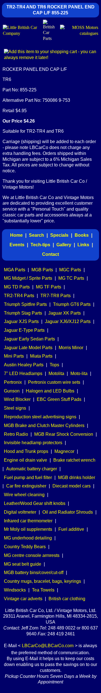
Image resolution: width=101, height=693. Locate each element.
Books (82, 235)
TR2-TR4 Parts (19, 295)
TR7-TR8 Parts (55, 295)
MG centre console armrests (31, 555)
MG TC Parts (71, 278)
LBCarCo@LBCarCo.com (48, 645)
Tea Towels (43, 590)
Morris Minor (71, 347)
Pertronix (13, 382)
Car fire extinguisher (26, 486)
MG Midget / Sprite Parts (28, 278)
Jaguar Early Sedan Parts (29, 339)
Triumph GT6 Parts (72, 304)
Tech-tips (40, 244)
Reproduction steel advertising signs (40, 416)
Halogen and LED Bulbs (50, 391)
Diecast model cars (71, 486)
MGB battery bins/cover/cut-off (33, 572)
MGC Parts (70, 269)
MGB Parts (42, 269)
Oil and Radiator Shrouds (67, 512)
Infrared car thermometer (28, 520)
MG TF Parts (48, 287)
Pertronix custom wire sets (54, 382)
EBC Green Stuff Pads (59, 399)
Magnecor (64, 451)
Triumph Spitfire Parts (25, 304)
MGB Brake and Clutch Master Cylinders (44, 425)
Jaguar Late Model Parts (28, 347)
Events (17, 244)
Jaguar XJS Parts (21, 321)
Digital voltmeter (20, 512)
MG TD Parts (17, 287)
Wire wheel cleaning (24, 494)
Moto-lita (79, 373)
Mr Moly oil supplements (28, 529)
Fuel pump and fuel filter (28, 477)
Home (16, 235)
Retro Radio (16, 434)
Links (83, 244)
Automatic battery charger (31, 468)
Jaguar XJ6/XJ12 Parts (68, 321)
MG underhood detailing (28, 538)
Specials (59, 235)
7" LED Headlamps (23, 373)
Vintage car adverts (23, 598)
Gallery (63, 244)
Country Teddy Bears (25, 546)
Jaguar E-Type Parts (24, 330)
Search (36, 235)
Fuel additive (71, 529)
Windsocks (15, 590)
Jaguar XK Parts (64, 313)
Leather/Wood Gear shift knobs (34, 503)
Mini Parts (14, 356)
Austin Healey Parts (23, 364)
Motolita (56, 373)
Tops (54, 364)
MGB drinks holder (76, 477)
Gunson (12, 391)
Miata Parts (41, 356)
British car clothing (67, 598)
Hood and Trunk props (26, 451)
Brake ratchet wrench (74, 460)
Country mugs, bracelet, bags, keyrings (42, 581)
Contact (50, 254)
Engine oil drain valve (25, 460)
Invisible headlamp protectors (33, 442)
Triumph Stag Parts (23, 313)
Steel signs (15, 408)
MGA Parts (14, 269)
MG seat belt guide (22, 564)
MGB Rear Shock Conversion (63, 434)
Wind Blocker (17, 399)
